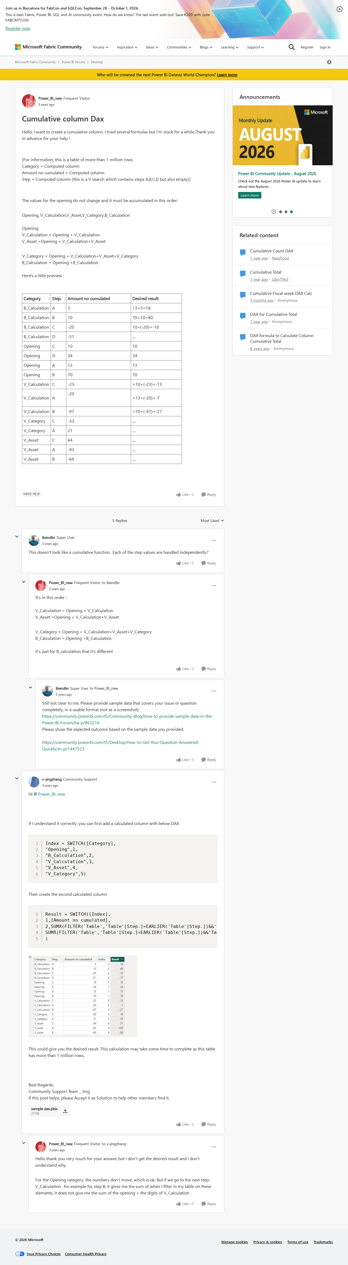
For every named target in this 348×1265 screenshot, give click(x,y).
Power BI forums (73, 62)
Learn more (227, 74)
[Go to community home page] (48, 47)
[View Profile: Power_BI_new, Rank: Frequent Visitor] (29, 101)
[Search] (291, 47)
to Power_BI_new (104, 688)
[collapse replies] (17, 536)
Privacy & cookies (267, 1241)
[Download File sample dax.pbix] (65, 1111)
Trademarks (323, 1241)
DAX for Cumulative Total (273, 314)
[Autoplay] (273, 211)
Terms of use (297, 1241)
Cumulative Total (265, 272)
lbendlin (48, 537)
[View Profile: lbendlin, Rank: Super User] (34, 540)
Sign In (325, 47)
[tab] (280, 211)
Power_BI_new (50, 98)
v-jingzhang (52, 779)
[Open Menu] (329, 62)
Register (307, 47)
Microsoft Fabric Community (35, 62)
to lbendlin (111, 582)
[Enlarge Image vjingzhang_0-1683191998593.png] (83, 996)
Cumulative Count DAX (271, 250)
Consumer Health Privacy (86, 1253)
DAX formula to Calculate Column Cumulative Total (281, 338)
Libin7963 (280, 279)
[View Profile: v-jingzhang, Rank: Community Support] (34, 782)
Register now (17, 28)
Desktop (97, 62)
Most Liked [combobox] (212, 520)
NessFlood (280, 258)
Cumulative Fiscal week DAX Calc (281, 293)
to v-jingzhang (114, 1143)
